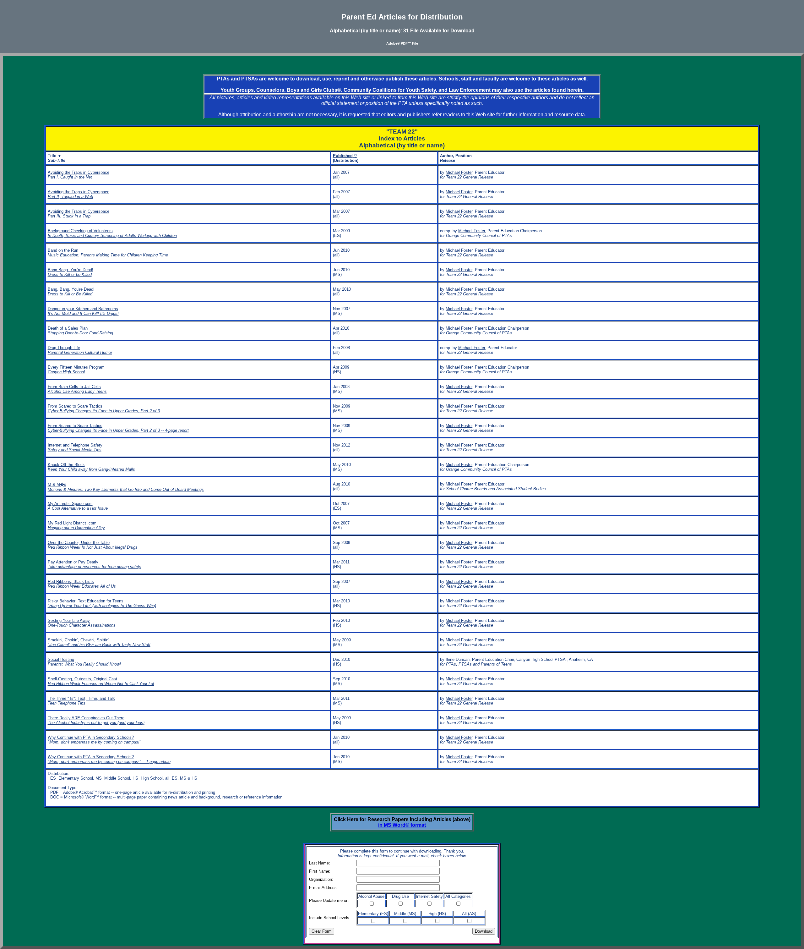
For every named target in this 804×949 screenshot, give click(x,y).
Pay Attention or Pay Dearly (94, 564)
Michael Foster (459, 172)
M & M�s (126, 487)
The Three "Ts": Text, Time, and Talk (81, 700)
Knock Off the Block (91, 467)
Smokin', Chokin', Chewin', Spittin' (99, 642)
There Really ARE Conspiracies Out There (96, 720)
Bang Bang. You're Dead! (70, 272)
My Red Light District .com (76, 525)
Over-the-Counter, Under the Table (93, 545)
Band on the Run (108, 252)
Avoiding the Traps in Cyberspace (78, 174)
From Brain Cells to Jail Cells (77, 389)
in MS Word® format (402, 825)
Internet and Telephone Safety (75, 447)
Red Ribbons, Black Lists (82, 584)
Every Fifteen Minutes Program (76, 369)
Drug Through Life (80, 350)
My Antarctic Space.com (78, 506)
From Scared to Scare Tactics (104, 408)
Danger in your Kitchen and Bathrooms (83, 311)
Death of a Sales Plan (80, 330)
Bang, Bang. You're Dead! (71, 291)
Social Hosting (84, 661)
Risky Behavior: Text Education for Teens (102, 603)
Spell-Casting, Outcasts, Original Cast (101, 681)
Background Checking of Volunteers (112, 233)
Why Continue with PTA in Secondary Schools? (94, 739)
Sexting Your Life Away (82, 623)
